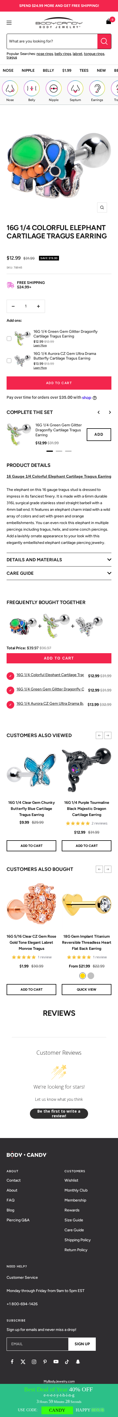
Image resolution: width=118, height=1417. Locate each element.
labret (77, 54)
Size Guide (73, 1220)
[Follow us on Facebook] (12, 1361)
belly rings (63, 54)
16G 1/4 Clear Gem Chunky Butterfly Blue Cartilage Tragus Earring (31, 808)
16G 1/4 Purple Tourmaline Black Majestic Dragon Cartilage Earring (86, 808)
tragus (12, 57)
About (12, 1190)
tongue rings (94, 54)
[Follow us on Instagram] (34, 1361)
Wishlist (71, 1180)
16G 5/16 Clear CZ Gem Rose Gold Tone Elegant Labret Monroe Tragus (31, 942)
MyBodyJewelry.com (59, 1381)
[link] (82, 975)
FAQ (11, 1200)
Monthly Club (76, 1190)
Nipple (28, 70)
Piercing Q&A (18, 1220)
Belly (48, 70)
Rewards (72, 1210)
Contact (14, 1180)
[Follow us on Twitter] (23, 1361)
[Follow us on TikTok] (66, 1361)
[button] (99, 735)
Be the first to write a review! (58, 1113)
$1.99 (66, 70)
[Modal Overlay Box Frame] (59, 1400)
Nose (8, 70)
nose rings (44, 54)
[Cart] (108, 22)
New (101, 70)
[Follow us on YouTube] (55, 1361)
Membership (75, 1200)
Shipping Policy (77, 1240)
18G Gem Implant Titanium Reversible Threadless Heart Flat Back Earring (86, 942)
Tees (84, 70)
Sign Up (82, 1344)
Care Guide (74, 1230)
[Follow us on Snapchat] (77, 1361)
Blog (10, 1210)
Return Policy (76, 1250)
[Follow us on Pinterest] (45, 1361)
